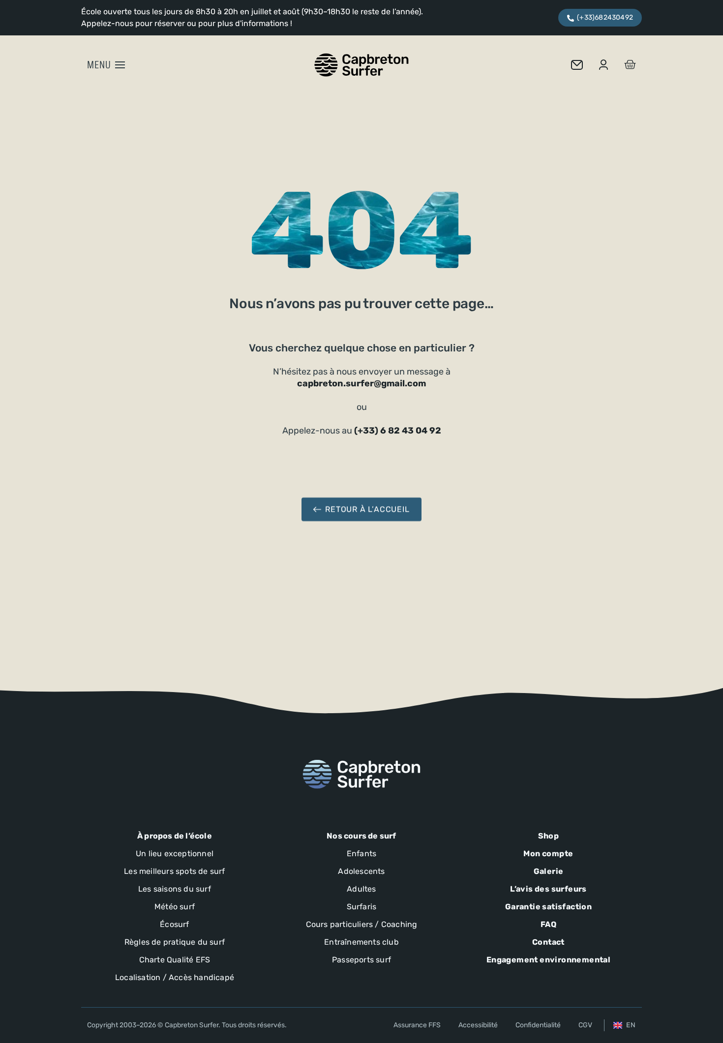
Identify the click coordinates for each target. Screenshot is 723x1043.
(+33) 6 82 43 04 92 (397, 430)
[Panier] (630, 65)
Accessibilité (478, 1025)
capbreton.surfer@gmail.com (361, 383)
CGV (585, 1025)
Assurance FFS (417, 1025)
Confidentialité (538, 1025)
